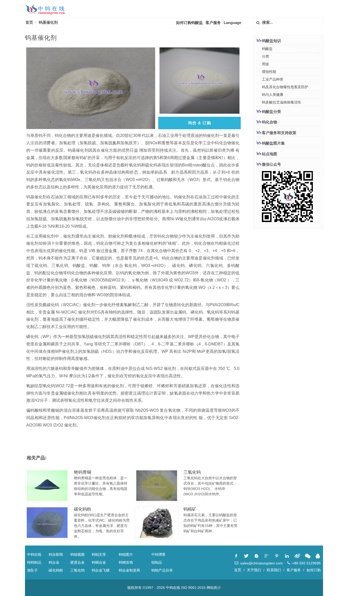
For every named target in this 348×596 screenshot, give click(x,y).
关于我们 (254, 570)
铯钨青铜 (82, 472)
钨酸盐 (267, 49)
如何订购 (313, 570)
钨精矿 (189, 509)
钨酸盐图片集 (273, 143)
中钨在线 (34, 554)
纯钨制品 (34, 562)
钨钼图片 (126, 554)
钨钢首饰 (126, 562)
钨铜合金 (99, 562)
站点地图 (269, 154)
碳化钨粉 (82, 509)
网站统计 (214, 588)
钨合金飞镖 (101, 570)
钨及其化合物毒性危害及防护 (285, 87)
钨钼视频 (77, 554)
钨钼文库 (99, 554)
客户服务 (213, 22)
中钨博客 (158, 554)
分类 (265, 56)
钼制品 (156, 562)
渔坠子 (32, 570)
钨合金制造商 (129, 570)
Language (232, 22)
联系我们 (274, 570)
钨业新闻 (56, 554)
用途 (265, 64)
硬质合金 (77, 562)
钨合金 (54, 562)
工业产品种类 (272, 79)
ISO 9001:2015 (193, 588)
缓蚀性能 (269, 72)
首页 (29, 22)
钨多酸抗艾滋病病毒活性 (281, 102)
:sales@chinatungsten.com (260, 563)
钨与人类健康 (272, 95)
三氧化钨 (192, 472)
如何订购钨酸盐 (189, 22)
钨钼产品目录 (162, 570)
